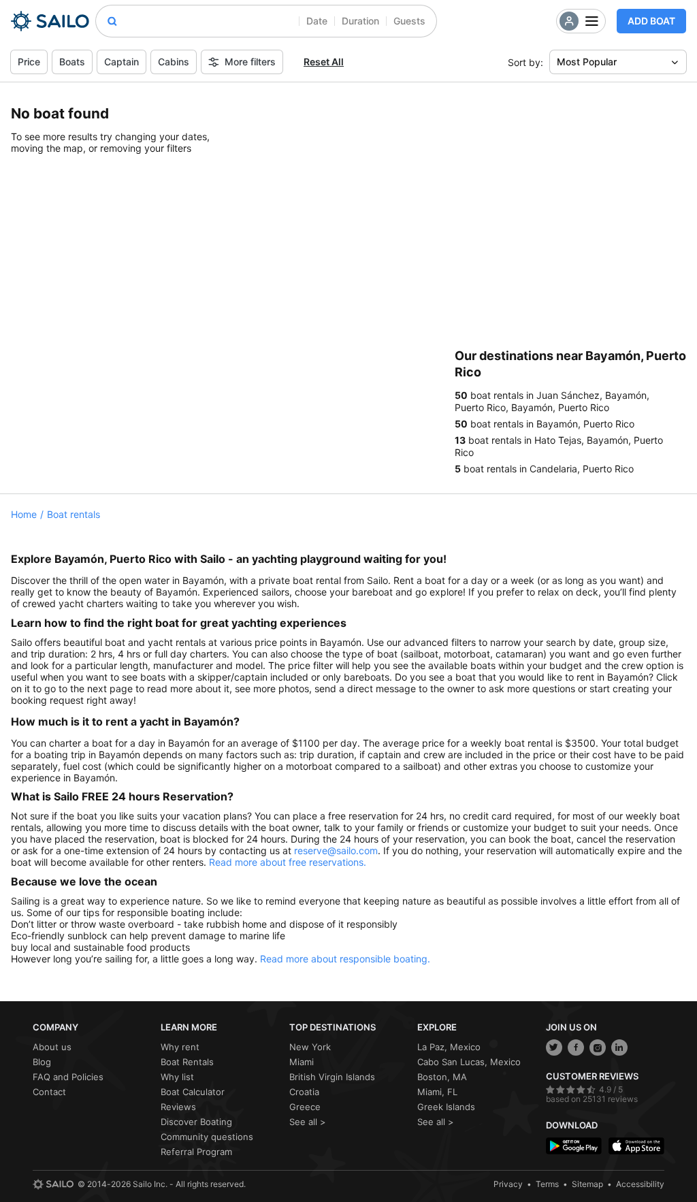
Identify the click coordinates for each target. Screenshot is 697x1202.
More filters (250, 61)
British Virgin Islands (332, 1076)
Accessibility (640, 1184)
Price (29, 61)
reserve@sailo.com (336, 850)
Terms (547, 1184)
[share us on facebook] (576, 1047)
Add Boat (651, 21)
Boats (72, 61)
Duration (360, 21)
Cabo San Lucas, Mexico (469, 1061)
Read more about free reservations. (287, 862)
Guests (409, 21)
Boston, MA (442, 1076)
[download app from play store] (574, 1145)
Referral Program (196, 1151)
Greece (305, 1106)
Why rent (180, 1046)
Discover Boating (196, 1121)
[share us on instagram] (597, 1047)
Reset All (324, 61)
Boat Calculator (193, 1091)
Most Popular (587, 61)
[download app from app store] (636, 1145)
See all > (307, 1121)
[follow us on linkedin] (619, 1047)
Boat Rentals (187, 1061)
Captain (121, 61)
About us (52, 1046)
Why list (177, 1076)
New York (310, 1046)
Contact (49, 1091)
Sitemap (587, 1184)
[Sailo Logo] (50, 21)
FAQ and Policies (68, 1076)
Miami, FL (437, 1091)
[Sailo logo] (53, 1184)
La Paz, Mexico (449, 1046)
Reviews (178, 1106)
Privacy (508, 1184)
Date (316, 21)
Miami (301, 1061)
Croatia (304, 1091)
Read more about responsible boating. (345, 958)
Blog (42, 1061)
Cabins (173, 61)
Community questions (207, 1136)
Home (24, 514)
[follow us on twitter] (554, 1047)
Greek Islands (446, 1106)
